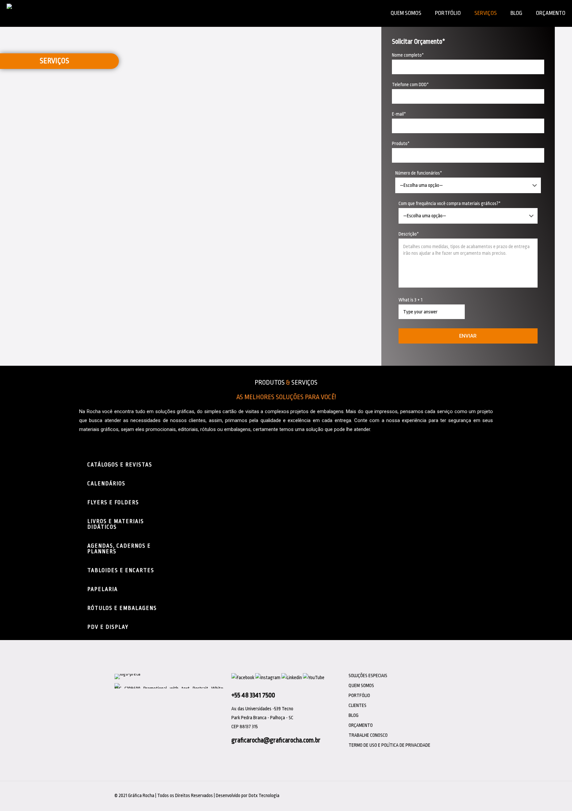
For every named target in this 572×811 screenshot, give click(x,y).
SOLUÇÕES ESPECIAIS (368, 675)
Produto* (400, 143)
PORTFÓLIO (359, 695)
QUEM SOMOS (361, 685)
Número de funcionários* (418, 173)
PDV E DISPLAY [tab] (108, 627)
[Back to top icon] (455, 792)
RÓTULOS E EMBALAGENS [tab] (122, 608)
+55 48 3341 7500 (253, 695)
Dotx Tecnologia (264, 795)
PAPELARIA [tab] (102, 589)
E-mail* (399, 114)
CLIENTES (357, 705)
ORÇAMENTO (361, 725)
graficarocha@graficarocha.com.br (275, 740)
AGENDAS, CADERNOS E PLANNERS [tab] (119, 549)
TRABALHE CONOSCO (368, 735)
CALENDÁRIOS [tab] (106, 484)
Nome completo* (408, 55)
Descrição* (409, 234)
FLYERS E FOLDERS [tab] (113, 503)
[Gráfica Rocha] (21, 13)
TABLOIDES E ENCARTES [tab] (120, 570)
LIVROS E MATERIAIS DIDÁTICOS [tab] (115, 524)
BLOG (353, 715)
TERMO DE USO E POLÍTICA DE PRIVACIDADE (389, 745)
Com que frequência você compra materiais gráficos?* (450, 203)
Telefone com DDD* (410, 84)
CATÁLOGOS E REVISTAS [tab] (119, 465)
